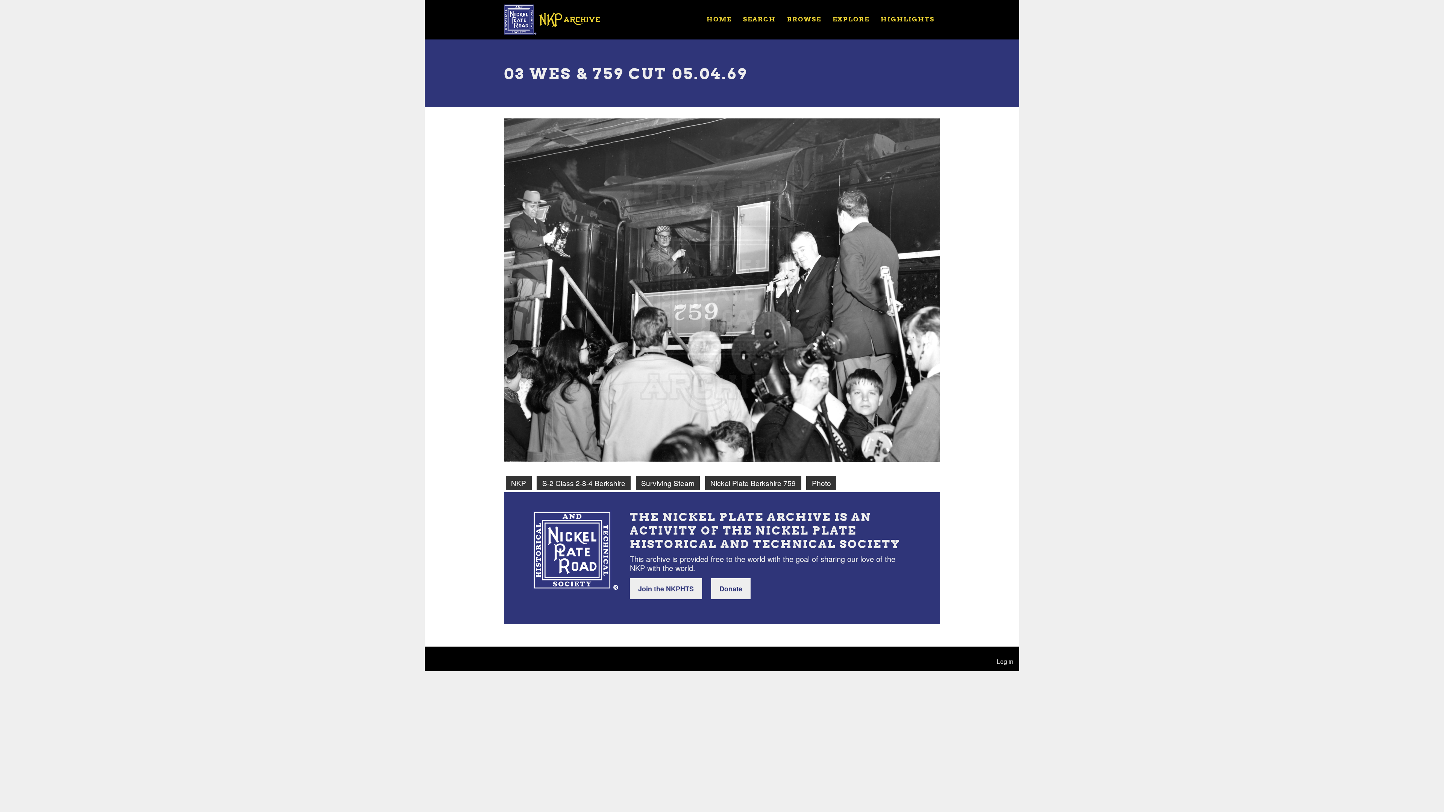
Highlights (907, 19)
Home (719, 19)
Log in (1005, 661)
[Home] (557, 19)
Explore (851, 19)
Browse (804, 19)
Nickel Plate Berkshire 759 (753, 483)
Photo (821, 483)
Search (759, 19)
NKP (518, 483)
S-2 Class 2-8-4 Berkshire (583, 483)
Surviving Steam (668, 483)
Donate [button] (730, 589)
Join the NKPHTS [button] (666, 589)
